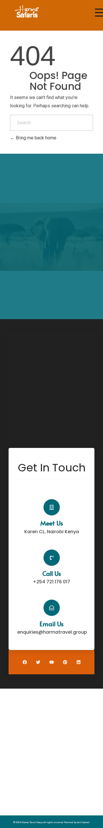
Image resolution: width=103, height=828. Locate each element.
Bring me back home (35, 138)
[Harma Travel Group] (27, 12)
